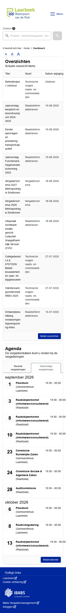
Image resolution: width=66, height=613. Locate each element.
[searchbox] (27, 35)
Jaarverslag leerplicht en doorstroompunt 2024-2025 (12, 113)
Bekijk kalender (50, 559)
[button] (57, 35)
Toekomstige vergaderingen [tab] (46, 368)
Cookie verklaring (14, 582)
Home (27, 48)
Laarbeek (10, 578)
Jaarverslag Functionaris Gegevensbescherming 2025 (12, 165)
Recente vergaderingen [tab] (18, 368)
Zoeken (7, 28)
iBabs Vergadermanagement (21, 602)
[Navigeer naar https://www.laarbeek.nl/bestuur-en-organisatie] (21, 13)
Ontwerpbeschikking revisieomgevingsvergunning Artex (13, 319)
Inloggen (9, 606)
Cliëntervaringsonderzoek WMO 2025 (12, 292)
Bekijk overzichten (49, 336)
